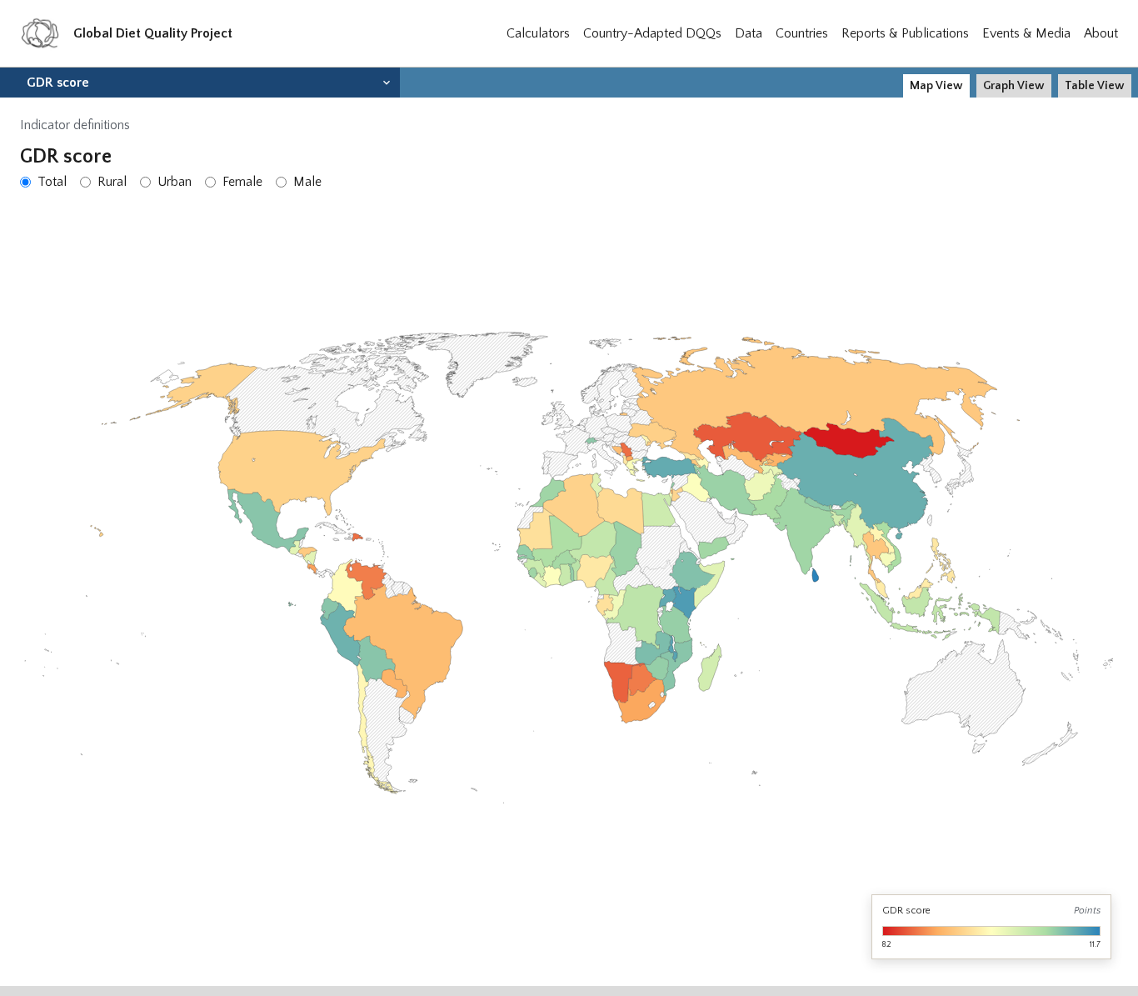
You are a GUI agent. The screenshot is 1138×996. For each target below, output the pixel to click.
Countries (802, 33)
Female (242, 181)
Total (52, 181)
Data (748, 33)
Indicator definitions (75, 125)
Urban (174, 181)
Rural (112, 181)
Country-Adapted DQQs (652, 33)
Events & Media (1026, 33)
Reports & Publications (905, 33)
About (1101, 33)
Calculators (538, 33)
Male (307, 181)
